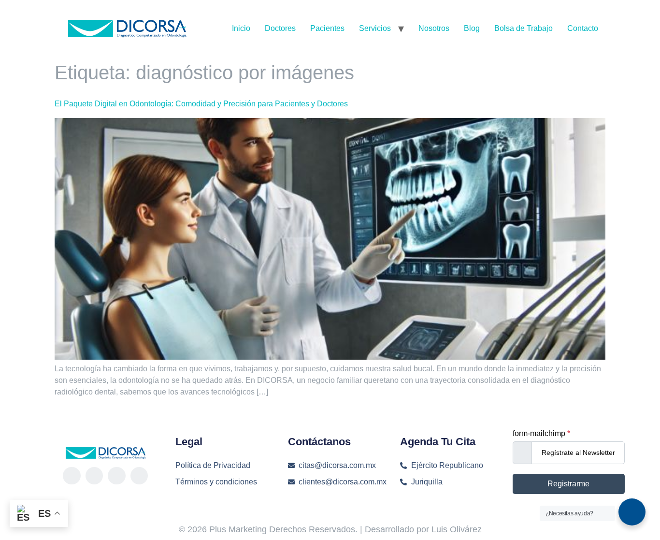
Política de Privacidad (212, 465)
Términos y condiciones (216, 482)
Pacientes (327, 28)
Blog (472, 28)
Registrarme (568, 484)
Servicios (375, 28)
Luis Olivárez (456, 529)
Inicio (241, 28)
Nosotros (433, 28)
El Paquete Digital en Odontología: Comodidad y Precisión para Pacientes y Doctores (201, 104)
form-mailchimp (541, 434)
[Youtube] (139, 475)
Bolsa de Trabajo (523, 28)
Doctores (280, 28)
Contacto (582, 28)
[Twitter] (116, 475)
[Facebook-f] (71, 475)
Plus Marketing (238, 529)
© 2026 (194, 529)
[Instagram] (94, 475)
